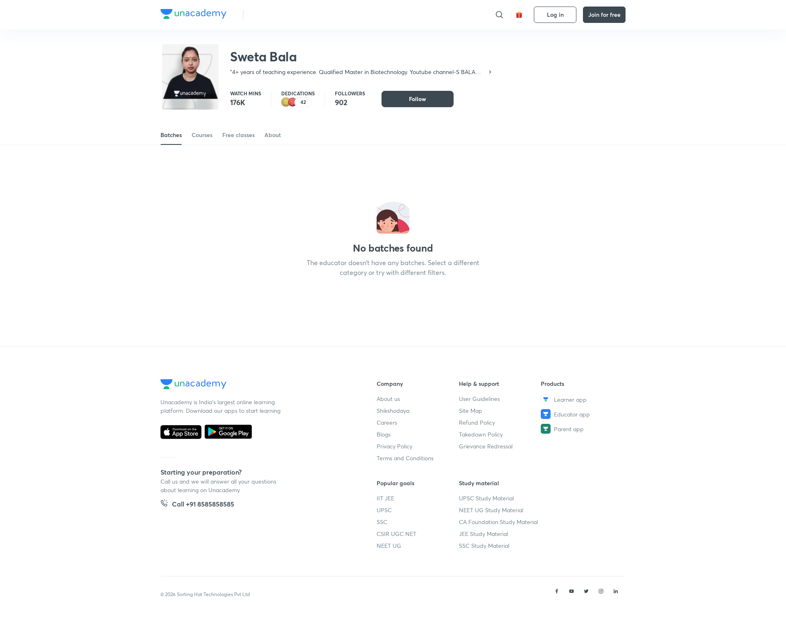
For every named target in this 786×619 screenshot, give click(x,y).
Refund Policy (477, 422)
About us (388, 399)
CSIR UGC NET (396, 534)
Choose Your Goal (286, 14)
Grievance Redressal (486, 446)
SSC (382, 522)
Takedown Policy (481, 434)
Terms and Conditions (405, 458)
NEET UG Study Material (491, 510)
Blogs (384, 434)
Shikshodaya (393, 410)
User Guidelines (479, 399)
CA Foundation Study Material (498, 522)
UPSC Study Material (486, 498)
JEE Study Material (483, 534)
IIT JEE (385, 498)
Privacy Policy (394, 446)
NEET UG (389, 545)
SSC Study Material (484, 545)
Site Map (470, 410)
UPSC (384, 510)
